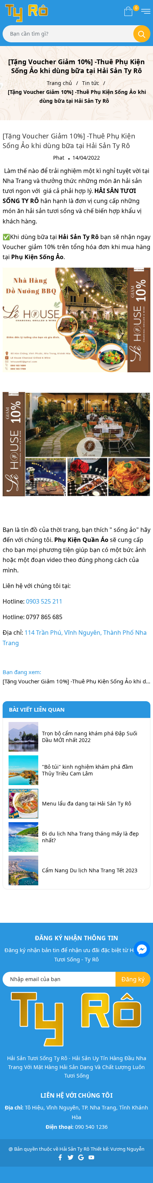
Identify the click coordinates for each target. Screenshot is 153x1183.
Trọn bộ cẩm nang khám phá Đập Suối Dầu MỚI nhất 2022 (89, 737)
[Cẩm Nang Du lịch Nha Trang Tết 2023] (23, 870)
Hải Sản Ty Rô (74, 1149)
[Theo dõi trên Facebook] (60, 1157)
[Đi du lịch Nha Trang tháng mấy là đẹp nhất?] (23, 837)
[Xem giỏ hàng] (128, 11)
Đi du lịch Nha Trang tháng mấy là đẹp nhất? (90, 837)
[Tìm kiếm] (141, 33)
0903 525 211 (44, 601)
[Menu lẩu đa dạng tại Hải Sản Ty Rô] (23, 803)
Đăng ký (132, 979)
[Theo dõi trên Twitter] (71, 1157)
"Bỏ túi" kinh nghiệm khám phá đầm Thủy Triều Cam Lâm (87, 770)
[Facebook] (141, 948)
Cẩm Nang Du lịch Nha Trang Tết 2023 (89, 870)
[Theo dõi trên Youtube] (91, 1157)
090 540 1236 (91, 1126)
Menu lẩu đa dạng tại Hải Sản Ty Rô (86, 803)
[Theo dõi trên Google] (81, 1157)
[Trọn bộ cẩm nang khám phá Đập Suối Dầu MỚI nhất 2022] (23, 737)
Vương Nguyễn (127, 1149)
